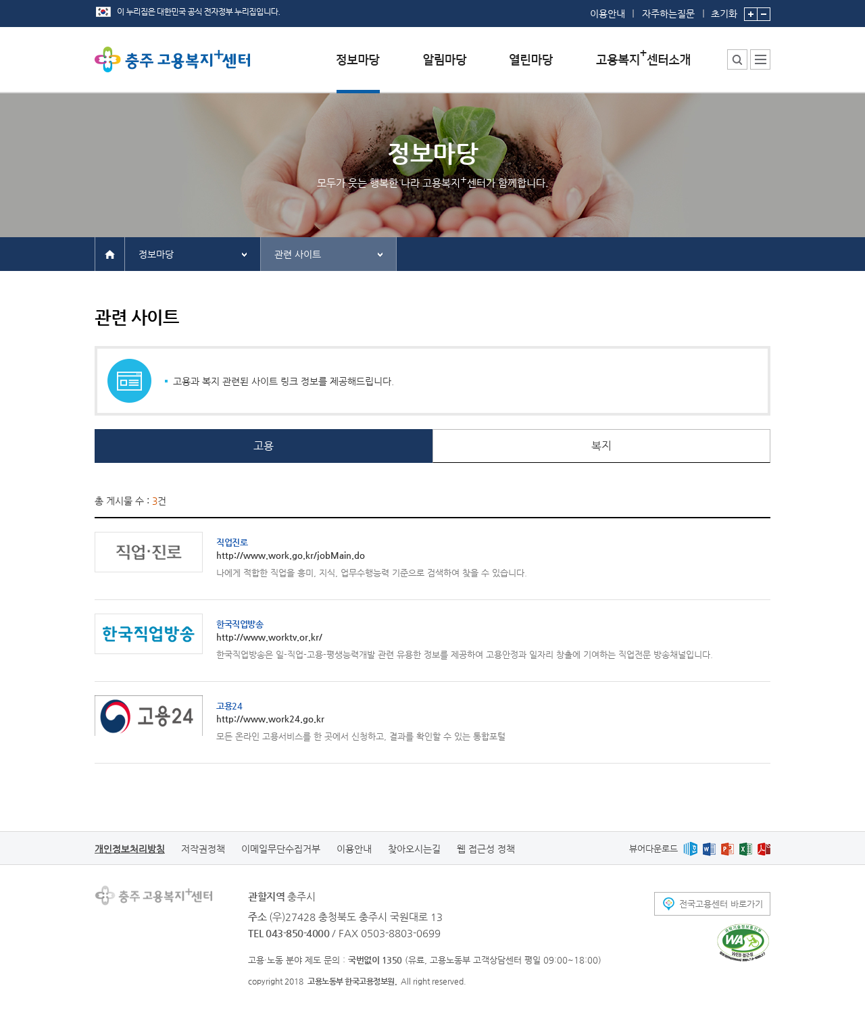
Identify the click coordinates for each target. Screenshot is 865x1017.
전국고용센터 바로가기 (721, 904)
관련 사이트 (297, 254)
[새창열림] (690, 848)
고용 (263, 445)
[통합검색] (737, 59)
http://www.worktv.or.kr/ (269, 630)
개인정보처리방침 (130, 848)
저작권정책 (203, 848)
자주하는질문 (668, 13)
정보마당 (156, 254)
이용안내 (607, 13)
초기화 (724, 13)
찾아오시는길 (414, 848)
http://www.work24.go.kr (270, 712)
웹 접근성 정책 (486, 848)
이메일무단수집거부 (280, 848)
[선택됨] (358, 70)
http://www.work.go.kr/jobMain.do (290, 548)
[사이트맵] (760, 59)
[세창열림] (743, 942)
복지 (601, 445)
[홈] (109, 253)
